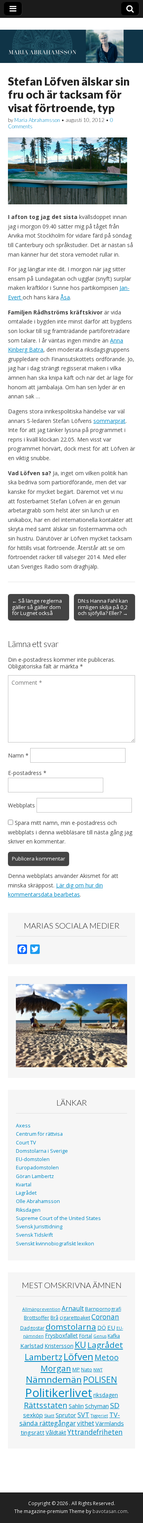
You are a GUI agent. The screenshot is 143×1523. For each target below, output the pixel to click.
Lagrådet (26, 1193)
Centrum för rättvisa (39, 1134)
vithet (85, 1423)
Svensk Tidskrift (34, 1235)
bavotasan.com (110, 1511)
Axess (23, 1125)
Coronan (105, 1316)
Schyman (97, 1406)
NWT (97, 1370)
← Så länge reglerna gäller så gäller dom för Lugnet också (37, 607)
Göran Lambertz (35, 1176)
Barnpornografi (103, 1309)
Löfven (78, 1356)
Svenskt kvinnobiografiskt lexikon (55, 1243)
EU (111, 1327)
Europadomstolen (37, 1167)
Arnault (73, 1308)
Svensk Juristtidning (39, 1226)
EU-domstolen (33, 1159)
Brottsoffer (36, 1317)
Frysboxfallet (61, 1335)
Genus (99, 1336)
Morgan (56, 1368)
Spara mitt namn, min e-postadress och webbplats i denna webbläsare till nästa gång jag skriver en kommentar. (70, 832)
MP (76, 1369)
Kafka (114, 1336)
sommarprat (109, 421)
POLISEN (100, 1379)
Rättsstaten (46, 1405)
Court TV (26, 1142)
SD (115, 1405)
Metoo (107, 1357)
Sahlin (76, 1406)
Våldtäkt (56, 1432)
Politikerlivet (58, 1393)
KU (80, 1344)
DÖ (101, 1327)
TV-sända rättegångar (69, 1419)
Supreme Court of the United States (58, 1218)
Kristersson (58, 1346)
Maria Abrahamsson (37, 120)
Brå (54, 1317)
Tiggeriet (99, 1415)
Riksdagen (28, 1210)
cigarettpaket (75, 1317)
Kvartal (23, 1184)
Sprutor (66, 1415)
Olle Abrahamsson (38, 1201)
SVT (83, 1414)
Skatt (49, 1415)
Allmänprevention (41, 1309)
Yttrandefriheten (95, 1432)
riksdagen (105, 1395)
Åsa (65, 297)
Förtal (85, 1336)
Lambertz (43, 1357)
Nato (86, 1369)
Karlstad (31, 1346)
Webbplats (21, 805)
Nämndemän (54, 1379)
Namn (18, 755)
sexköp (33, 1415)
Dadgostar (32, 1328)
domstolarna (71, 1326)
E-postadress (27, 773)
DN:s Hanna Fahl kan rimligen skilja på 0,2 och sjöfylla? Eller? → (103, 607)
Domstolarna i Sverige (42, 1151)
